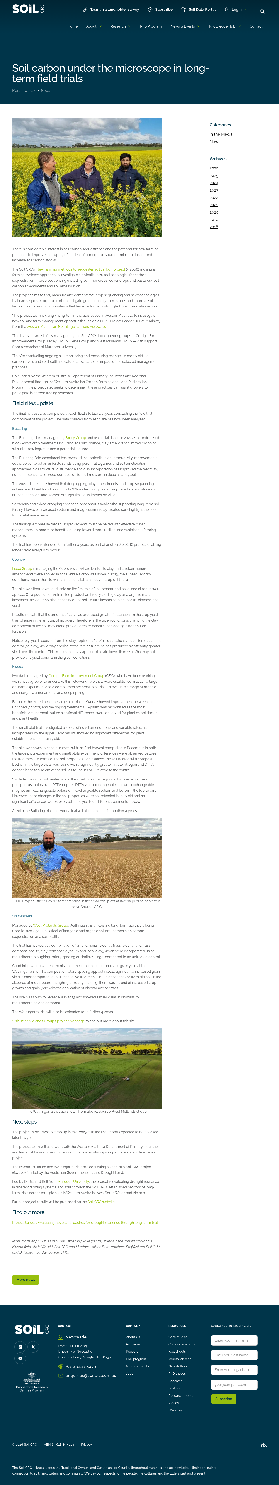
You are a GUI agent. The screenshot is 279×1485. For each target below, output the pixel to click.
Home (73, 26)
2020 (214, 212)
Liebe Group (22, 568)
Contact (256, 26)
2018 (214, 226)
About (91, 26)
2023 (214, 190)
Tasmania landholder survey (114, 9)
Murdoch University (73, 1181)
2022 (214, 197)
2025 (214, 175)
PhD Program (151, 26)
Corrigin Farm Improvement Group (76, 676)
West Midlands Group (50, 925)
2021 (214, 204)
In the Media (221, 134)
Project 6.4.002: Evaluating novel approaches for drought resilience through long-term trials (86, 1223)
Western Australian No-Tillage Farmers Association (67, 327)
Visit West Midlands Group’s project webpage (48, 1021)
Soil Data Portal (202, 9)
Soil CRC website (101, 1202)
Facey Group (75, 438)
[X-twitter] (33, 1347)
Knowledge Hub (222, 26)
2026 (214, 168)
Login (237, 9)
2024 (214, 182)
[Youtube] (20, 1358)
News (45, 90)
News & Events (183, 26)
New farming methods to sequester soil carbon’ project (80, 269)
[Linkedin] (20, 1347)
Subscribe (164, 9)
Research (118, 26)
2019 (214, 219)
